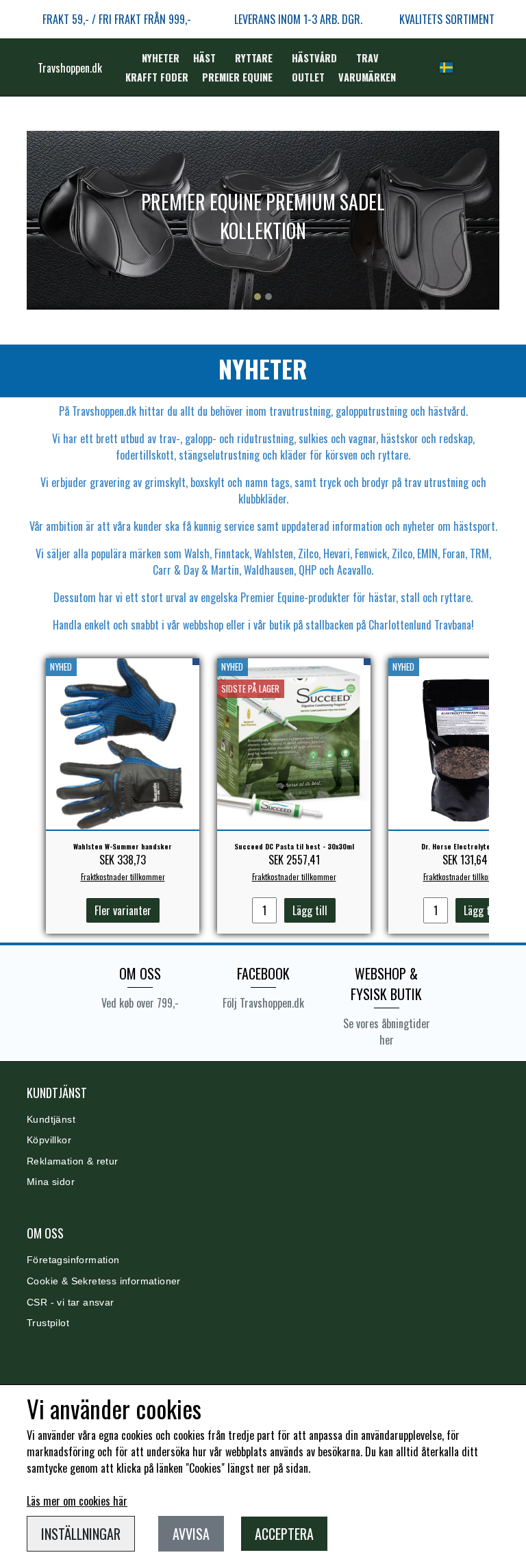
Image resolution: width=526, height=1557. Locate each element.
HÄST (204, 58)
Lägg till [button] (309, 910)
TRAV (367, 58)
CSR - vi (45, 1302)
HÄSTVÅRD (314, 58)
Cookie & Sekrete (66, 1281)
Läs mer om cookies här (77, 1501)
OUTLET (308, 77)
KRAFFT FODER (156, 77)
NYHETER (160, 58)
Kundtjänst (51, 1119)
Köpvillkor (49, 1140)
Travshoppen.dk (70, 68)
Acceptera (284, 1533)
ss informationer (143, 1281)
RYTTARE (254, 58)
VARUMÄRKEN (367, 77)
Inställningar (81, 1533)
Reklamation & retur (72, 1161)
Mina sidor (51, 1182)
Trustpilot (48, 1323)
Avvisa (191, 1533)
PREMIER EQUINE (237, 77)
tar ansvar (89, 1302)
